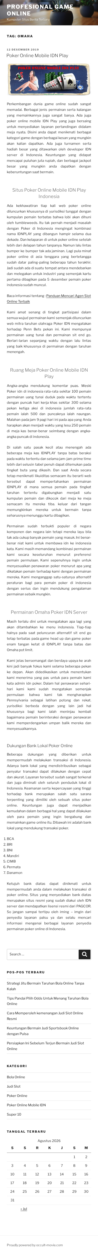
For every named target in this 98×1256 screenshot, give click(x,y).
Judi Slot (14, 1086)
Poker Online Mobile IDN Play (37, 55)
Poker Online (17, 1096)
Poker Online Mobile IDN (26, 1105)
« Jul (24, 1209)
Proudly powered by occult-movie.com (35, 1245)
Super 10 (14, 1114)
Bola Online (16, 1077)
